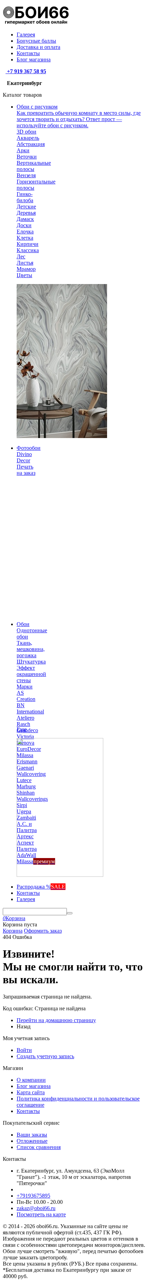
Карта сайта (31, 1092)
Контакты (28, 53)
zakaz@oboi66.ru (36, 1208)
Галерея (26, 34)
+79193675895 (33, 1196)
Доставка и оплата (38, 47)
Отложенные (32, 1141)
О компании (31, 1080)
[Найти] (69, 913)
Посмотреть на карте (41, 1214)
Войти (24, 1050)
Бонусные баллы (36, 41)
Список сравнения (39, 1147)
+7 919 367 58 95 (26, 71)
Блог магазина (34, 59)
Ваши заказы (32, 1135)
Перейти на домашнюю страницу (56, 1020)
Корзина (13, 931)
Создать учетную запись (45, 1056)
